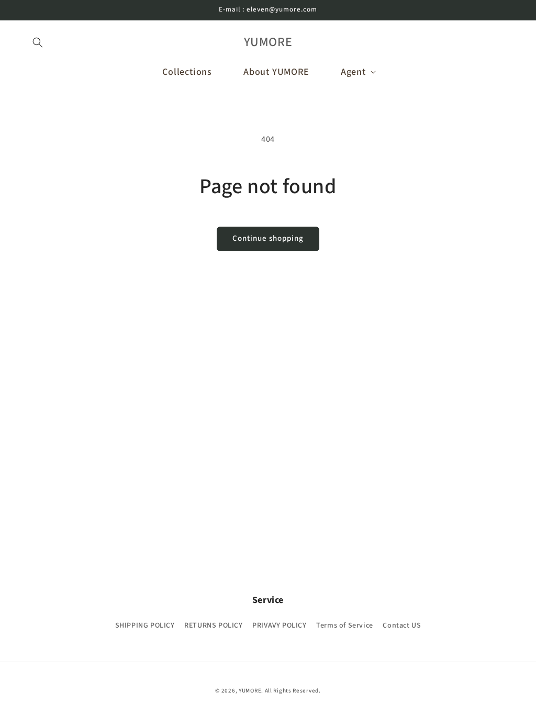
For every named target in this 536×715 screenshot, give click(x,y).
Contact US (402, 625)
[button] (37, 42)
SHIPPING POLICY (145, 625)
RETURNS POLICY (213, 625)
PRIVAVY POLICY (279, 625)
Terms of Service (344, 625)
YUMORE (250, 691)
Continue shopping (268, 238)
